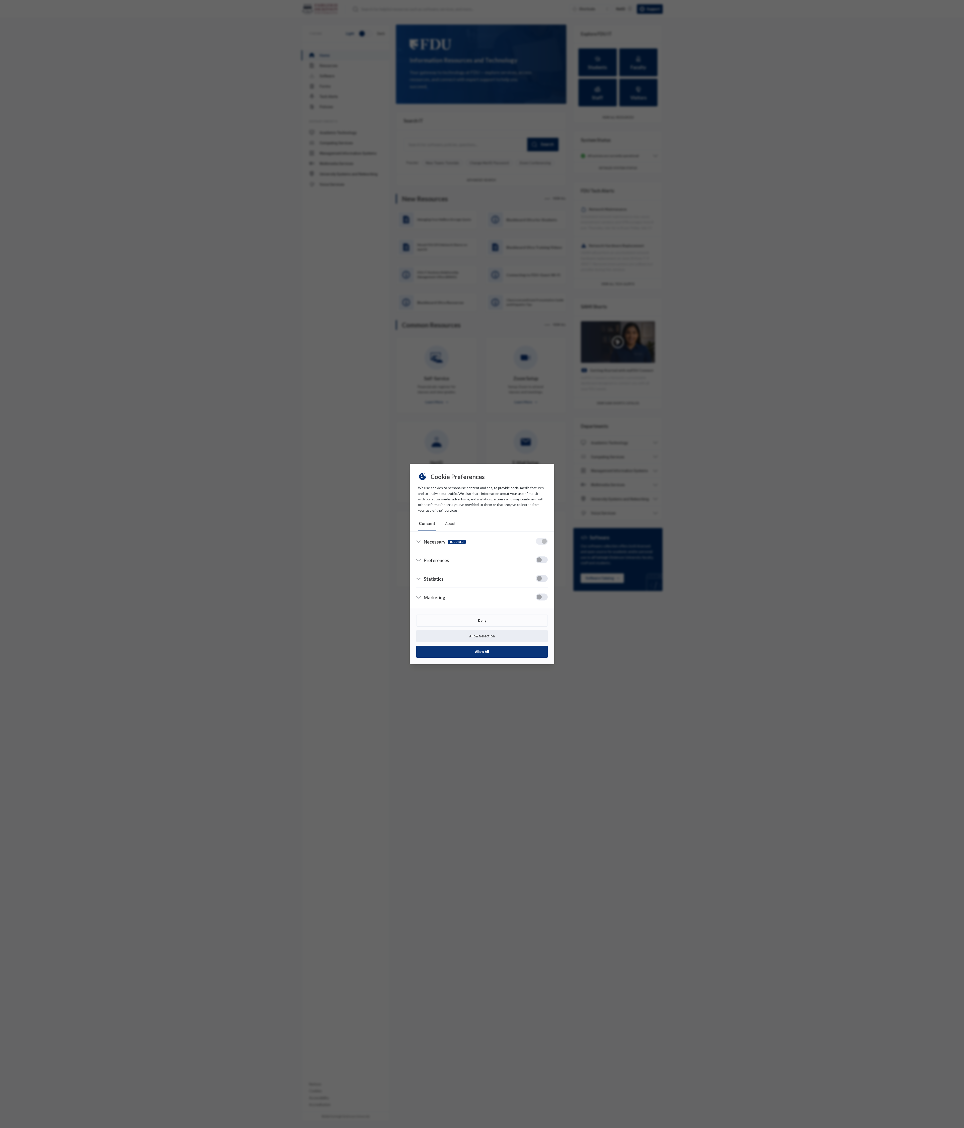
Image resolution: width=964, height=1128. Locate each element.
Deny (482, 621)
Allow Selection (482, 636)
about (450, 523)
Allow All (482, 652)
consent (427, 523)
